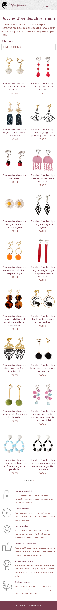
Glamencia (34, 605)
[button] (42, 5)
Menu (53, 5)
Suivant (27, 480)
